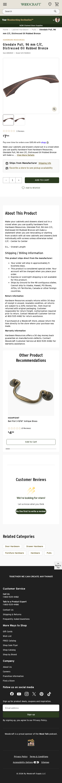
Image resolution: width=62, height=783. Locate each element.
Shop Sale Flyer (10, 645)
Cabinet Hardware (20, 29)
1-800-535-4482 (11, 597)
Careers (6, 671)
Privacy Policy (40, 720)
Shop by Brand (10, 654)
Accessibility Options (23, 762)
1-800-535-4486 (11, 604)
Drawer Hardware (34, 546)
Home (5, 29)
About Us (7, 667)
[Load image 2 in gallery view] (19, 120)
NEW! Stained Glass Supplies (31, 25)
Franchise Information (13, 676)
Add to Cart (31, 442)
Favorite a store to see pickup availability (31, 168)
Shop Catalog (9, 650)
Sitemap (45, 762)
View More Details (25, 155)
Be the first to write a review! (31, 511)
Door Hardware (12, 546)
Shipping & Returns (12, 614)
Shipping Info (44, 163)
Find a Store (9, 681)
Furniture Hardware (14, 553)
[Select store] (50, 4)
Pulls (34, 29)
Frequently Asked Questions (16, 619)
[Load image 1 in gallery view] (8, 120)
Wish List (7, 636)
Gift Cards (7, 631)
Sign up (31, 714)
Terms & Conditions (39, 756)
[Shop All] (5, 4)
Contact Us (8, 610)
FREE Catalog (9, 641)
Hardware (35, 553)
